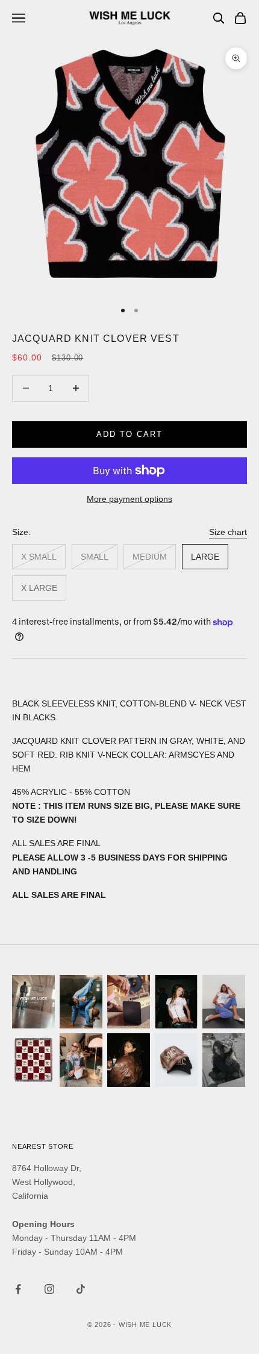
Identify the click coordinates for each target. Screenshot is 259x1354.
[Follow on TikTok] (81, 1289)
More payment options (129, 499)
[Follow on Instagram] (49, 1289)
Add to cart (129, 434)
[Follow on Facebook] (18, 1289)
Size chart (228, 532)
